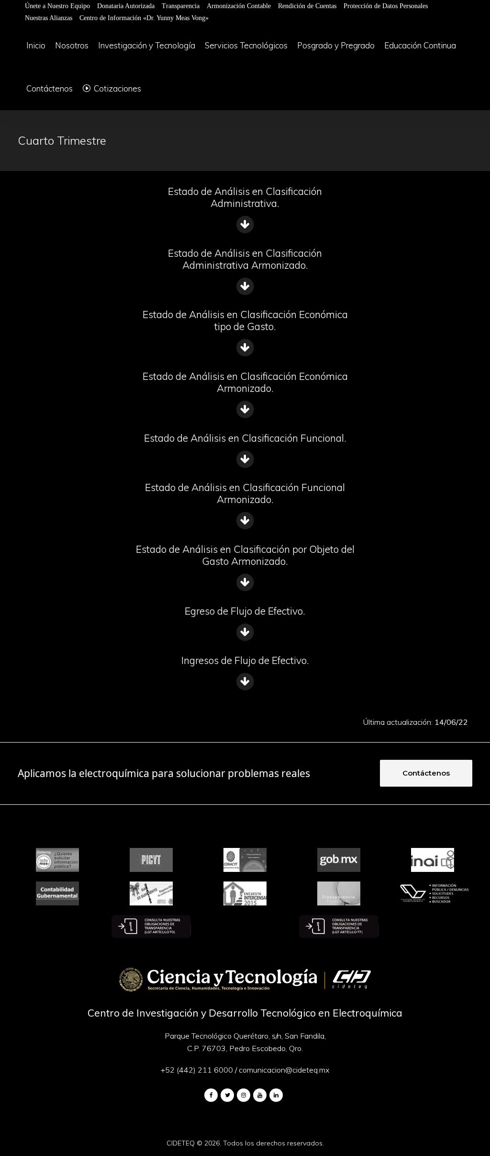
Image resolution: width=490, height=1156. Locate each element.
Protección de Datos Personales (386, 6)
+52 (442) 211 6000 (197, 1070)
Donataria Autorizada (126, 6)
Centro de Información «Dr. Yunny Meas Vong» (144, 18)
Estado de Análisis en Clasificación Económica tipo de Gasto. (245, 320)
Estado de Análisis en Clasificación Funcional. (245, 438)
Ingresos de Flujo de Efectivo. (245, 660)
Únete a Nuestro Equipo (57, 6)
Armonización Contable (239, 6)
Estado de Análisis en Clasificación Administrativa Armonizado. (245, 259)
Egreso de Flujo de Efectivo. (245, 611)
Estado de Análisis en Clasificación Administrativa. (245, 197)
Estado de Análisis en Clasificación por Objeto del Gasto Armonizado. (245, 555)
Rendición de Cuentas (307, 6)
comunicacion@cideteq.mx (284, 1070)
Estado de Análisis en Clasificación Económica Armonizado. (245, 382)
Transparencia (181, 6)
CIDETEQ (181, 1143)
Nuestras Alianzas (48, 18)
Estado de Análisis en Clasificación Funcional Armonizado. (245, 493)
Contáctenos (426, 773)
